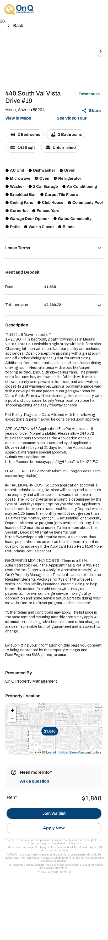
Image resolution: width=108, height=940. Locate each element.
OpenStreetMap (72, 752)
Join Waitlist (54, 813)
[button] (54, 248)
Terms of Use (63, 872)
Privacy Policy (45, 872)
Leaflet (50, 752)
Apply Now (54, 828)
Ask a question (34, 781)
